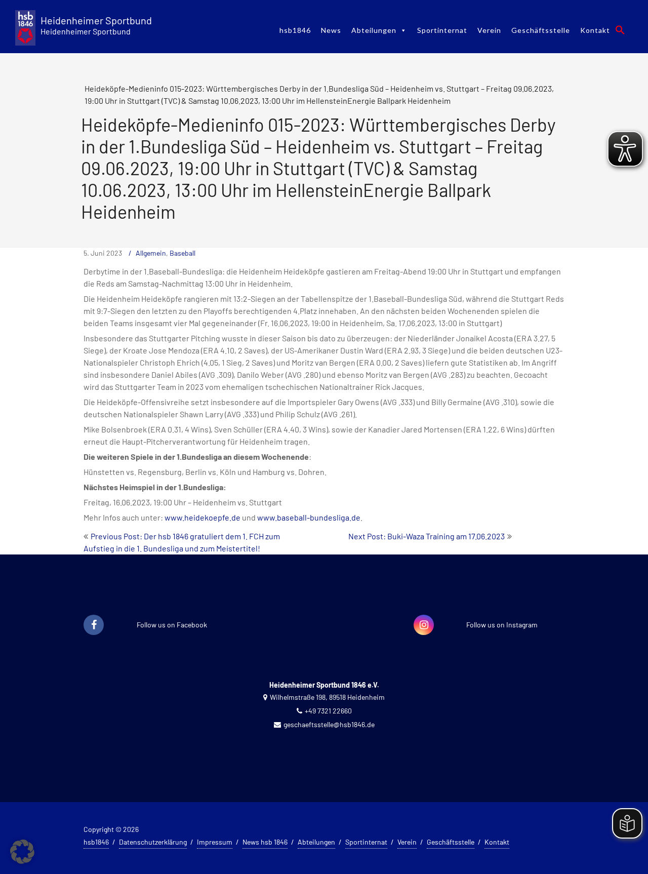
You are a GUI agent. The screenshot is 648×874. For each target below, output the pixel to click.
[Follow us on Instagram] (424, 625)
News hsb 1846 (265, 842)
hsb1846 (295, 30)
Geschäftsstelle (540, 30)
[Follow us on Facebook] (94, 625)
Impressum (214, 842)
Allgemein (151, 253)
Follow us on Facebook (172, 624)
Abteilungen (373, 30)
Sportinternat (442, 30)
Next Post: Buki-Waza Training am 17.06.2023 (426, 536)
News (331, 30)
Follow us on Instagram (502, 624)
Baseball (182, 253)
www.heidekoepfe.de (202, 517)
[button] (620, 30)
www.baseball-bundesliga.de (308, 517)
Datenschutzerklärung (153, 842)
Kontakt (595, 30)
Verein (489, 30)
